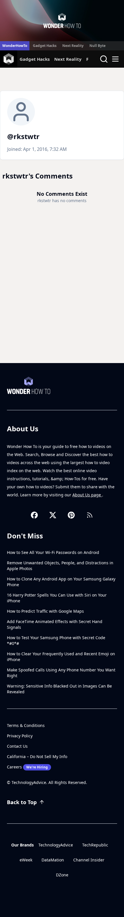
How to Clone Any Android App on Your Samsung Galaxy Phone (61, 581)
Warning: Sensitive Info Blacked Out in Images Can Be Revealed (59, 688)
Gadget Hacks (45, 45)
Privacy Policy (20, 735)
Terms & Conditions (26, 725)
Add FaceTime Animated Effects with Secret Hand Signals (54, 624)
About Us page (87, 495)
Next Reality (73, 45)
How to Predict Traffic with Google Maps (45, 611)
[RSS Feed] (90, 515)
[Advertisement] (62, 298)
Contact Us (17, 746)
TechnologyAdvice (55, 845)
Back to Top (22, 802)
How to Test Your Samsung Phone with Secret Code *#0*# (56, 640)
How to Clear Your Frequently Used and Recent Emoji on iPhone (61, 656)
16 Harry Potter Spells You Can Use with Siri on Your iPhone (57, 597)
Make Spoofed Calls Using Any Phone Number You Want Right (61, 672)
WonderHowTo (14, 45)
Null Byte (97, 45)
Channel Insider (88, 860)
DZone (62, 875)
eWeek (26, 860)
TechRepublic (95, 845)
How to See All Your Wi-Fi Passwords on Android (53, 552)
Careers (27, 767)
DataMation (53, 860)
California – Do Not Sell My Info (37, 756)
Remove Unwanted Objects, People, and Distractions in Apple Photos (60, 565)
